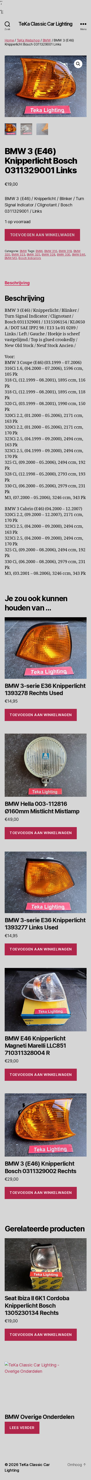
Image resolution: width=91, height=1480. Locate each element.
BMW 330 (63, 254)
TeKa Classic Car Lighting (45, 23)
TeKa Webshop (28, 40)
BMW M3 (11, 258)
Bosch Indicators (29, 258)
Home (9, 40)
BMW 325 (33, 254)
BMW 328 (48, 254)
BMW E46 (78, 254)
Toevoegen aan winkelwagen (42, 234)
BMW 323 (18, 254)
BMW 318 (65, 251)
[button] (78, 64)
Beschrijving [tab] (17, 282)
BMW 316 (50, 251)
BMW (47, 40)
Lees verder (22, 1427)
